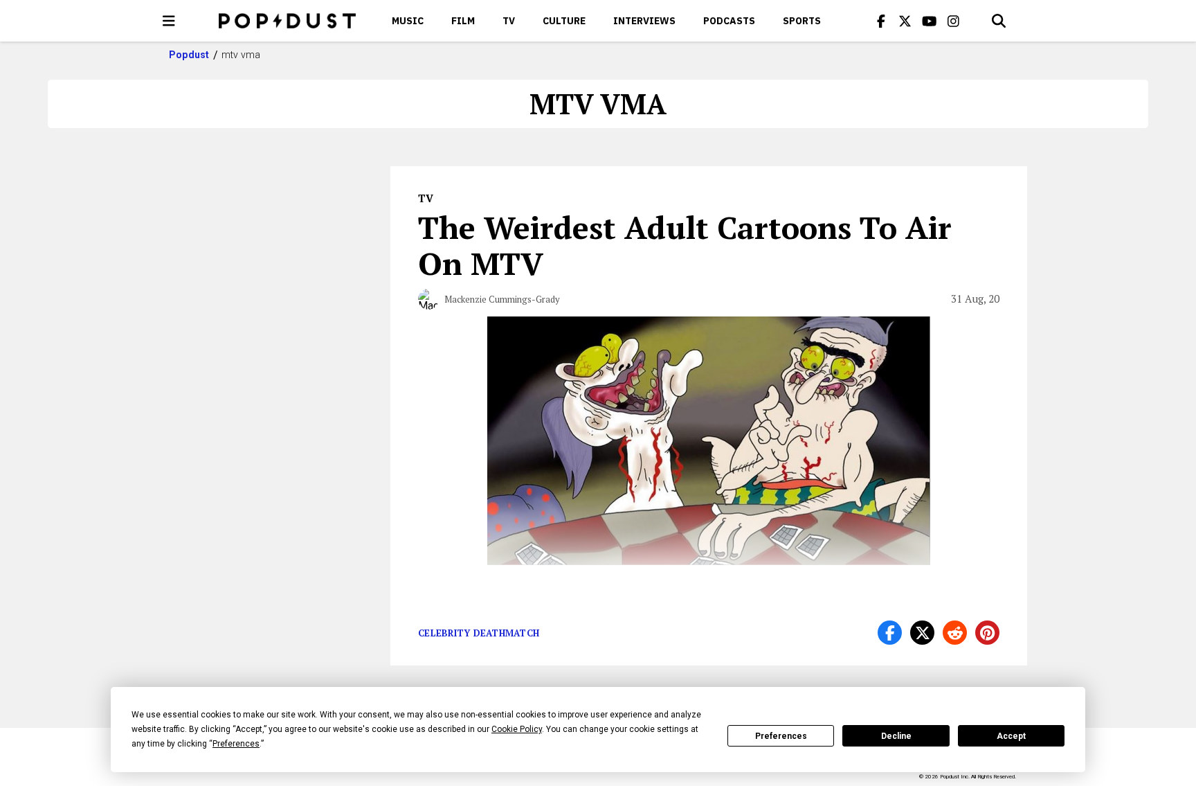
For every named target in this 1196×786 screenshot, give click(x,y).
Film (463, 21)
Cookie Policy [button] (516, 729)
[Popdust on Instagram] (953, 21)
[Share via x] (922, 632)
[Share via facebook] (890, 632)
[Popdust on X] (905, 21)
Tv (508, 21)
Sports (802, 21)
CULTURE (564, 21)
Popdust (189, 54)
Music (408, 21)
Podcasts (729, 21)
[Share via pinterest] (987, 632)
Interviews (644, 21)
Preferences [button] (236, 744)
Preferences (781, 736)
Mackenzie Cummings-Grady (502, 299)
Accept (1011, 736)
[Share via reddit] (955, 632)
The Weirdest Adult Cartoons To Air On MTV (685, 245)
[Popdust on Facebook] (881, 21)
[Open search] (999, 21)
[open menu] (169, 21)
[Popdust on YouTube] (929, 21)
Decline (896, 736)
